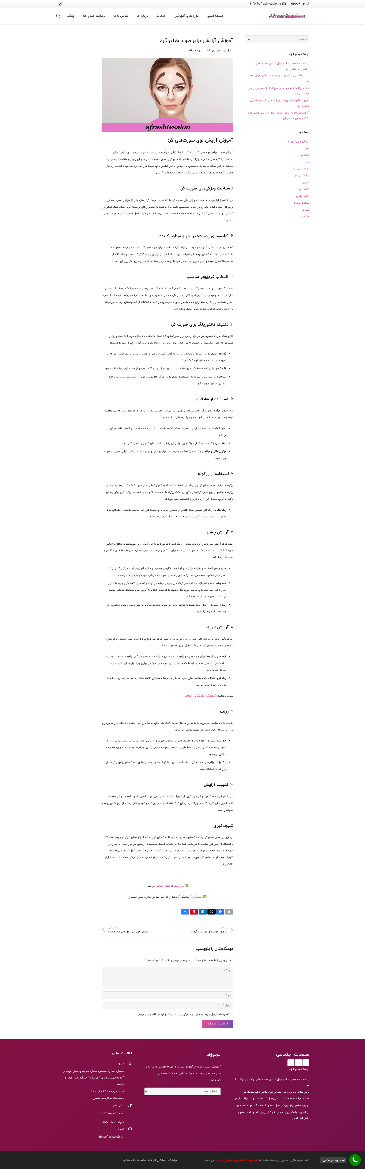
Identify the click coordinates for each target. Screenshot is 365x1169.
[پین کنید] (194, 912)
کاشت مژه (303, 189)
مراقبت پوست (301, 203)
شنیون (305, 182)
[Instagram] (59, 4)
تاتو (307, 162)
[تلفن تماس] (128, 1106)
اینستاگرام (196, 897)
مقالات (305, 210)
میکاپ (305, 216)
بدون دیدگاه (195, 50)
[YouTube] (298, 1062)
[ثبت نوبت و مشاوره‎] (355, 1160)
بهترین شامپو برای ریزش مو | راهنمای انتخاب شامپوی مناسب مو (273, 1105)
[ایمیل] (128, 1129)
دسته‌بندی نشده (300, 168)
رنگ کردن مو (301, 175)
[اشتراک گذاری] (220, 912)
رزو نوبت (179, 886)
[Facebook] (305, 1062)
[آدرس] (128, 1064)
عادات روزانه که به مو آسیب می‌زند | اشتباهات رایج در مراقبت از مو (271, 1098)
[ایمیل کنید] (229, 912)
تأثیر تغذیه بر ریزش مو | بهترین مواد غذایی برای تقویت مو (276, 1092)
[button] (58, 16)
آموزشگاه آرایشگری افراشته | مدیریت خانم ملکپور (150, 1160)
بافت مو (304, 155)
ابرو (307, 148)
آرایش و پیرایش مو (298, 141)
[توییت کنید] (211, 912)
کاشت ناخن (302, 196)
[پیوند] (287, 16)
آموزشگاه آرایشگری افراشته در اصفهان (237, 1160)
